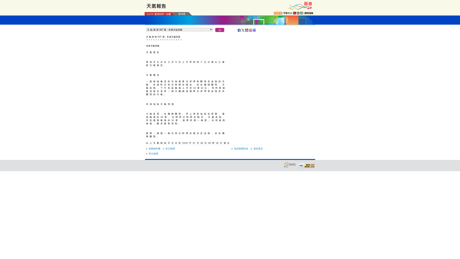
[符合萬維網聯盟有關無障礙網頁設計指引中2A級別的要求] (306, 165)
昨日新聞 (170, 148)
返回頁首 (258, 148)
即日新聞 (153, 153)
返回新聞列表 (241, 148)
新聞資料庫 (154, 148)
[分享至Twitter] (243, 30)
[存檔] (250, 30)
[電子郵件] (247, 30)
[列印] (254, 30)
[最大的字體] (301, 13)
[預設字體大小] (294, 13)
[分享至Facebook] (239, 30)
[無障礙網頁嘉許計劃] (289, 165)
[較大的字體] (298, 13)
